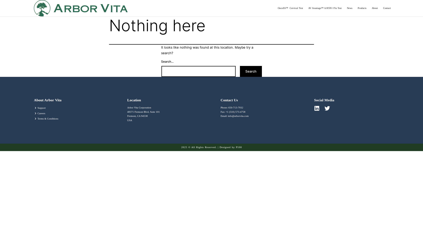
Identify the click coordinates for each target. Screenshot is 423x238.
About (375, 8)
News (349, 8)
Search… (167, 61)
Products (362, 8)
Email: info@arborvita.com (235, 116)
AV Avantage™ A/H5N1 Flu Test (325, 8)
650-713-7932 (235, 107)
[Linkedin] (317, 108)
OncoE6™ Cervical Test (290, 8)
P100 (239, 147)
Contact (387, 8)
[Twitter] (327, 108)
